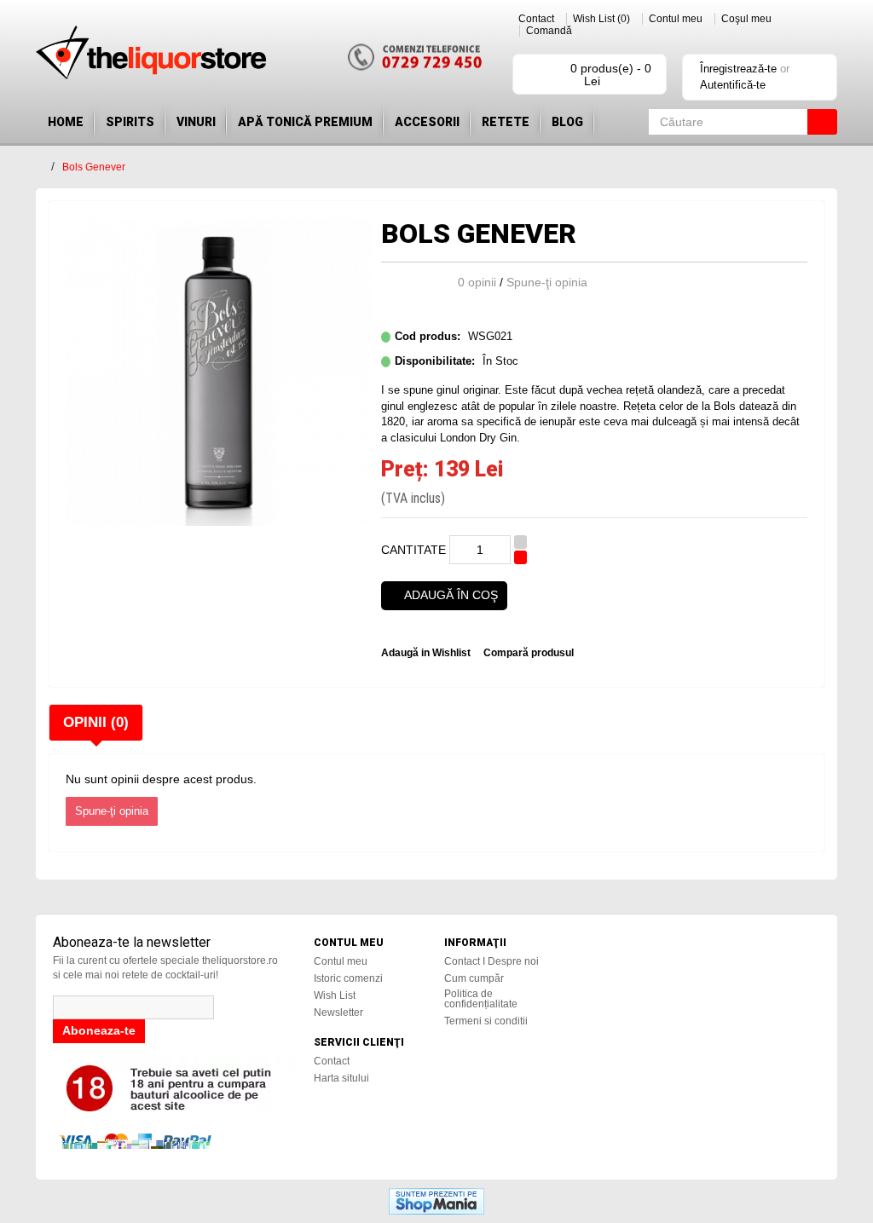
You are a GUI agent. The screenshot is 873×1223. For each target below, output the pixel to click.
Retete (505, 122)
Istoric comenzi (348, 978)
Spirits (130, 122)
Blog (567, 122)
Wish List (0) (601, 19)
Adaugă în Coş (451, 595)
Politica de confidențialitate (480, 999)
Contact (536, 19)
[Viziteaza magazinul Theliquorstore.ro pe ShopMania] (436, 1200)
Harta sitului (341, 1078)
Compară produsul (528, 653)
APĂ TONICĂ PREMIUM (305, 122)
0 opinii (477, 282)
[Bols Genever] (219, 371)
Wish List (335, 995)
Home (66, 122)
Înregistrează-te (738, 68)
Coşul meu (746, 19)
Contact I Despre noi (491, 961)
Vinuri (196, 122)
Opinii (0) (96, 722)
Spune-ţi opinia (546, 282)
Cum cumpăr (474, 978)
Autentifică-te (733, 84)
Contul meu (675, 19)
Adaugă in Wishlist (426, 653)
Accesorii (427, 122)
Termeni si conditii (486, 1021)
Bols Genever (93, 167)
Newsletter (338, 1012)
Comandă (549, 31)
